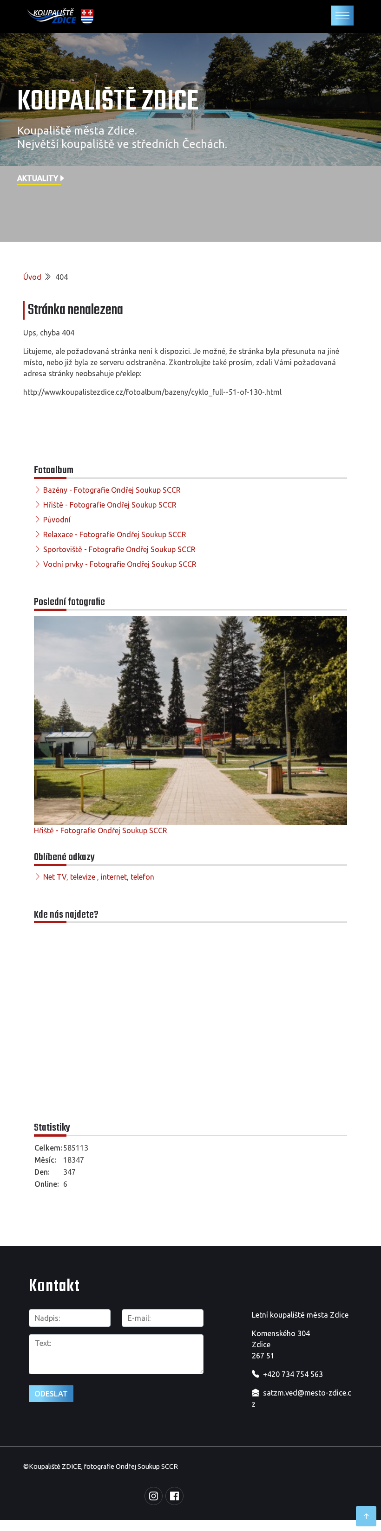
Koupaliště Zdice (107, 102)
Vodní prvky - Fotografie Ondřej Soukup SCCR (120, 564)
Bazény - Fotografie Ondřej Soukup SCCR (112, 490)
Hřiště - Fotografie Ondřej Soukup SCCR (110, 505)
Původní (57, 519)
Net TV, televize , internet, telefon (98, 877)
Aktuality (37, 178)
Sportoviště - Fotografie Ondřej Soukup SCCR (119, 549)
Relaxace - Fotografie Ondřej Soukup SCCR (114, 534)
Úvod (32, 277)
